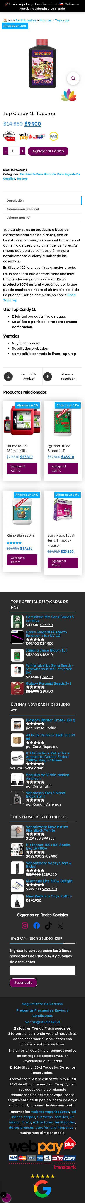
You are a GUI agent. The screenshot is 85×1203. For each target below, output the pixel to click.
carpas (29, 1117)
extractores (43, 1122)
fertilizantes (64, 1122)
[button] (73, 78)
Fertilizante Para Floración (38, 174)
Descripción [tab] (15, 200)
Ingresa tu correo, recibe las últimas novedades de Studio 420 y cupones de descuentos (41, 956)
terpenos (65, 1127)
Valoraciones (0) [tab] (19, 217)
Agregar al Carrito (48, 151)
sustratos (45, 1117)
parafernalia (46, 1127)
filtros (26, 1122)
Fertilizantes (25, 20)
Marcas (46, 20)
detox (14, 1127)
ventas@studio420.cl (42, 1022)
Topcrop (62, 20)
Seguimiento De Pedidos (42, 1004)
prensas (27, 1127)
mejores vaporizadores (50, 1112)
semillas (61, 1117)
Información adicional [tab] (23, 209)
